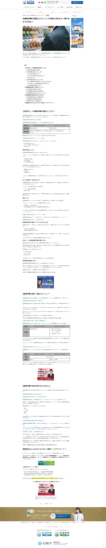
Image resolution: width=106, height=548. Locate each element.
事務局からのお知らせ (77, 11)
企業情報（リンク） (75, 522)
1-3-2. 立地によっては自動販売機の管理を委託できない (38, 83)
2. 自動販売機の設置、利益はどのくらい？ (34, 87)
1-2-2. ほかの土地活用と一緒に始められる (35, 75)
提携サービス (79, 7)
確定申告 (40, 11)
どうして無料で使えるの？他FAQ (64, 522)
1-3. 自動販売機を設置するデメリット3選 (34, 79)
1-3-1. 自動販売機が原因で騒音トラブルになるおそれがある (39, 81)
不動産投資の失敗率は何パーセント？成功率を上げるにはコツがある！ (41, 272)
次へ (51, 503)
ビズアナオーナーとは (29, 7)
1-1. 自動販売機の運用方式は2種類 (33, 69)
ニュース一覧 (55, 522)
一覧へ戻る (46, 503)
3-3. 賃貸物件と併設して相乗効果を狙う (34, 100)
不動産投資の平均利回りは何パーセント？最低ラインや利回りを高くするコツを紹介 (44, 317)
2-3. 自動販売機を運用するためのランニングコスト (36, 92)
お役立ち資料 (69, 7)
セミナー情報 (60, 7)
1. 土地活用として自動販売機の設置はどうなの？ (35, 67)
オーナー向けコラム (49, 7)
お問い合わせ (83, 522)
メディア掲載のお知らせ (65, 11)
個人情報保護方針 (40, 522)
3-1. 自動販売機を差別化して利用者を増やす (35, 96)
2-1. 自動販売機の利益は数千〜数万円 (33, 89)
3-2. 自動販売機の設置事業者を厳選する (34, 98)
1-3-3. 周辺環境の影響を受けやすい (34, 85)
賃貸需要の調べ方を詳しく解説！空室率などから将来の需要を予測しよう (42, 444)
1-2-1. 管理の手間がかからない (33, 73)
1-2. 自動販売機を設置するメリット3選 (34, 71)
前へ (41, 503)
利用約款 (33, 522)
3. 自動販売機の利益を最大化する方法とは (34, 95)
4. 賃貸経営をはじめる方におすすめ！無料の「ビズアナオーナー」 (39, 102)
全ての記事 (29, 11)
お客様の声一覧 (47, 522)
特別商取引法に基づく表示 (25, 522)
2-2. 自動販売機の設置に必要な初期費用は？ (35, 91)
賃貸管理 (52, 11)
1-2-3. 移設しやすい (31, 77)
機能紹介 (40, 7)
